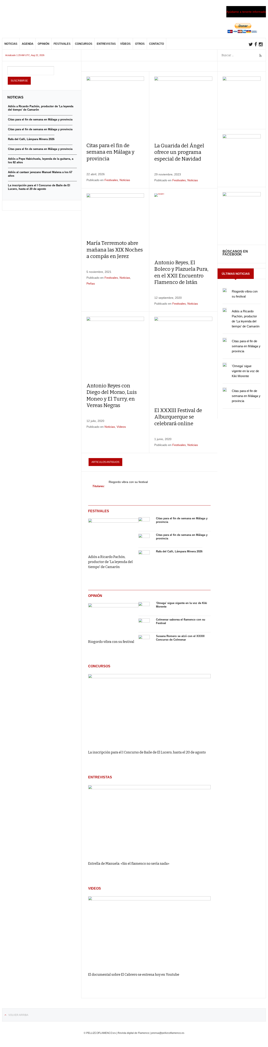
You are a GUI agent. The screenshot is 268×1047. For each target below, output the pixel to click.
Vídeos (125, 43)
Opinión (43, 43)
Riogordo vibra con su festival (128, 482)
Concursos (83, 43)
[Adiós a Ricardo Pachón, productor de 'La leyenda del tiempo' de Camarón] (113, 533)
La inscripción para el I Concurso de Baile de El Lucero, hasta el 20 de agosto (147, 752)
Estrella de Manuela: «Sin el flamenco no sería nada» (128, 864)
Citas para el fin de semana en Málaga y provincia (110, 152)
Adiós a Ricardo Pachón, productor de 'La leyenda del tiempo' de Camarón (110, 562)
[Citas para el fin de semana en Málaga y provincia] (144, 523)
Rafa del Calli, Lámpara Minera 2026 (179, 551)
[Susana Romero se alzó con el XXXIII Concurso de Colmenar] (144, 640)
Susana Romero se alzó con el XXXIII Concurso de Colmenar (180, 638)
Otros (140, 43)
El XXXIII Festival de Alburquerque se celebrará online (178, 416)
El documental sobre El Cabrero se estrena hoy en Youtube (133, 975)
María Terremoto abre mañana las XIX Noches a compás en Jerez (114, 249)
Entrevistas (106, 43)
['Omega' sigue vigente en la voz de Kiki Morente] (144, 607)
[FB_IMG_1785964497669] (242, 137)
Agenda (27, 43)
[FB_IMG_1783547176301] (242, 195)
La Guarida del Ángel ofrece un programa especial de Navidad (179, 152)
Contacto (156, 43)
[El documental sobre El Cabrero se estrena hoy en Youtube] (149, 932)
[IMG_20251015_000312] (242, 79)
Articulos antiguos (105, 462)
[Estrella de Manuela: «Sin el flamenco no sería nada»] (149, 821)
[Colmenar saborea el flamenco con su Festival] (144, 624)
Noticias (10, 43)
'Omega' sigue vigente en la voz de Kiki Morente (245, 371)
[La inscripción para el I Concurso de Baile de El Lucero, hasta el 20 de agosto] (149, 710)
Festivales (62, 43)
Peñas (90, 283)
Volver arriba (18, 1015)
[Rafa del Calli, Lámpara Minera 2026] (144, 556)
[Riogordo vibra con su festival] (113, 618)
